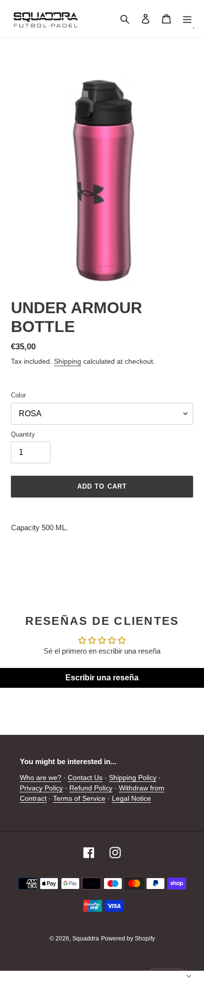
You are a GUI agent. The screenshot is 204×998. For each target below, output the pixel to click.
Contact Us (85, 777)
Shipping (67, 361)
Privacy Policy (41, 788)
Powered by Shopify (128, 938)
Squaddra (85, 938)
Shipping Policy (132, 777)
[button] (171, 976)
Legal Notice (131, 798)
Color (18, 395)
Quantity (23, 434)
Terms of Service (79, 798)
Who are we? (40, 777)
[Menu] (187, 18)
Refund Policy (90, 788)
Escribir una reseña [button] (102, 677)
